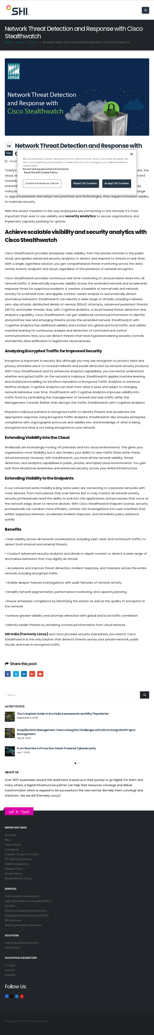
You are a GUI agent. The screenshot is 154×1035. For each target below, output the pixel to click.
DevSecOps (12, 947)
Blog (8, 840)
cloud (13, 161)
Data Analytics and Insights (22, 896)
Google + (32, 674)
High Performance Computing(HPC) (28, 901)
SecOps (10, 906)
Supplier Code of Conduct (22, 854)
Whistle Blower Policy (18, 878)
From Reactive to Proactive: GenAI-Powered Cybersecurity (56, 748)
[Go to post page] (10, 717)
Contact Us (12, 849)
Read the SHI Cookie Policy (41, 172)
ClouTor (10, 970)
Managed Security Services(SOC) (27, 915)
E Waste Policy (14, 869)
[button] (145, 10)
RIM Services (13, 920)
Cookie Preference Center (42, 183)
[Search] (144, 695)
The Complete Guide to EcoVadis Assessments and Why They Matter (63, 714)
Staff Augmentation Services (23, 925)
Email (40, 674)
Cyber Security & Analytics (21, 942)
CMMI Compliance (17, 864)
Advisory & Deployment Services (26, 910)
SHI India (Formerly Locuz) (26, 634)
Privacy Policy (13, 873)
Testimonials (13, 844)
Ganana (10, 975)
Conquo (10, 965)
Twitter (16, 674)
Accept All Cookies (116, 183)
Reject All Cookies (85, 183)
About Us (10, 835)
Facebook (8, 674)
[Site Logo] (15, 10)
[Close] (131, 154)
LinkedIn (24, 674)
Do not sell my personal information (46, 169)
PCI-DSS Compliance (18, 859)
